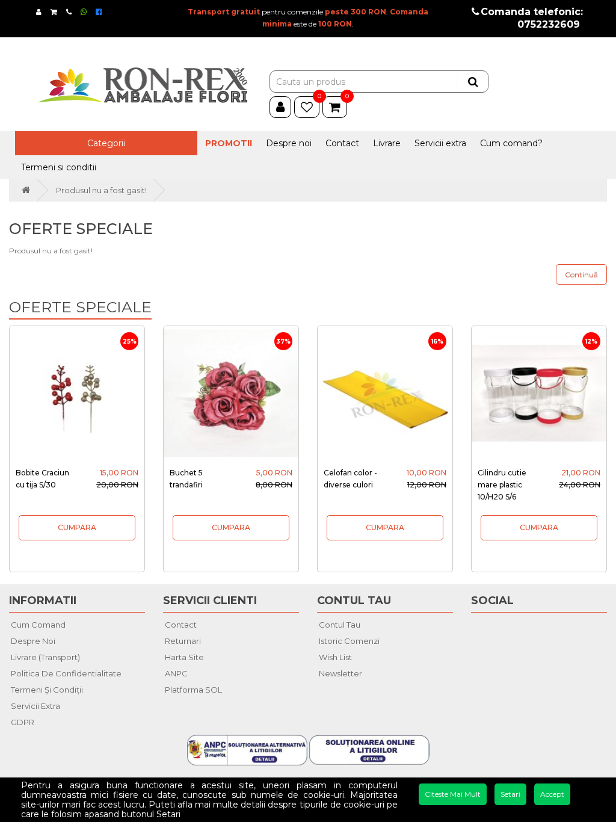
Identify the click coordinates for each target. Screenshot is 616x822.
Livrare (387, 143)
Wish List (335, 657)
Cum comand (38, 624)
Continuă (581, 274)
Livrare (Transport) (45, 657)
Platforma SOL (193, 689)
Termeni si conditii (58, 167)
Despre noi (289, 143)
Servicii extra (440, 143)
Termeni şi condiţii (47, 689)
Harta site (184, 657)
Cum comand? (511, 143)
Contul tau (339, 624)
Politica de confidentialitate (66, 673)
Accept (552, 794)
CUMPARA (77, 527)
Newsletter (340, 673)
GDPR (22, 722)
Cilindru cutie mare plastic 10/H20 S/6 (502, 484)
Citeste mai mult (453, 794)
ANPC (176, 673)
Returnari (183, 641)
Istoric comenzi (349, 641)
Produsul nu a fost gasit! (101, 190)
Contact (342, 143)
